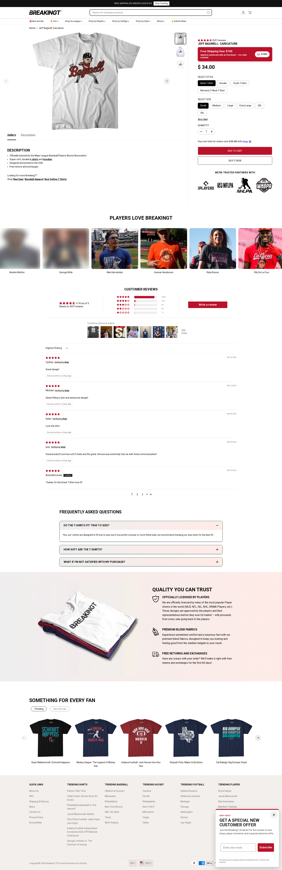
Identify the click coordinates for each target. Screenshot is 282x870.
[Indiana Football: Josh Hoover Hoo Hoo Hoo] (141, 738)
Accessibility (35, 822)
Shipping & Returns (39, 801)
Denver (184, 817)
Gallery (11, 134)
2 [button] (137, 494)
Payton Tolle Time (76, 791)
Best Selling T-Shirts (56, 179)
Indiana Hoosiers (188, 791)
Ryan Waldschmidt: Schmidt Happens (50, 762)
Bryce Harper (225, 791)
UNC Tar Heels (112, 812)
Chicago (184, 806)
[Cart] (250, 12)
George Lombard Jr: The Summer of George (79, 843)
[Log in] (243, 12)
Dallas (146, 822)
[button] (205, 40)
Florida (146, 796)
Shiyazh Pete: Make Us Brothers (186, 762)
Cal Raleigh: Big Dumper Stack (231, 762)
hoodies (47, 159)
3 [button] (142, 494)
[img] (53, 357)
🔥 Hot (53, 21)
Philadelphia (111, 801)
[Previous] (6, 81)
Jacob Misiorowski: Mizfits (80, 814)
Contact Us (34, 812)
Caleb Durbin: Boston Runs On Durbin (82, 798)
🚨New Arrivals (36, 21)
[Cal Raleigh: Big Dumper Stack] (231, 738)
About (160, 21)
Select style (205, 77)
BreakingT (51, 863)
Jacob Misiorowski (227, 796)
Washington (186, 812)
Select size (204, 99)
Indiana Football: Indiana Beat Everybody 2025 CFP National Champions (82, 832)
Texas (108, 817)
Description (28, 134)
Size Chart (203, 119)
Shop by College (120, 21)
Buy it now (235, 160)
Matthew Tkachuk (227, 806)
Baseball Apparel (34, 179)
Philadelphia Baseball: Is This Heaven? (81, 807)
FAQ (31, 796)
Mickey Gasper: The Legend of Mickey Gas (96, 764)
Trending (38, 709)
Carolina (147, 791)
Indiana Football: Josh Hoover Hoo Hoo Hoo (141, 764)
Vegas (146, 817)
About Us (34, 791)
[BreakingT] (45, 13)
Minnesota (148, 812)
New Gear (18, 179)
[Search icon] (208, 12)
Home (32, 28)
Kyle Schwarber (226, 801)
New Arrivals (60, 709)
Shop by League (73, 21)
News (32, 806)
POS (58, 863)
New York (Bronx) (114, 806)
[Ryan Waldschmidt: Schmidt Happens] (51, 738)
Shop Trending (161, 3)
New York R (148, 806)
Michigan (185, 801)
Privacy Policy (36, 817)
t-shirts (34, 159)
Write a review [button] (208, 304)
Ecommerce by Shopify (76, 863)
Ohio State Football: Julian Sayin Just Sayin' (83, 821)
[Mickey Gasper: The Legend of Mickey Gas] (96, 738)
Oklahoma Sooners (115, 791)
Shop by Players (96, 21)
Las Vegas (185, 822)
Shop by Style (142, 21)
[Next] (167, 81)
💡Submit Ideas (178, 21)
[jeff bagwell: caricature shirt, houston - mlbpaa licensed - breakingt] (86, 81)
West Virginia (111, 822)
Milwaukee (110, 796)
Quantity (203, 125)
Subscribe (265, 847)
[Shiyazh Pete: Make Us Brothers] (186, 738)
